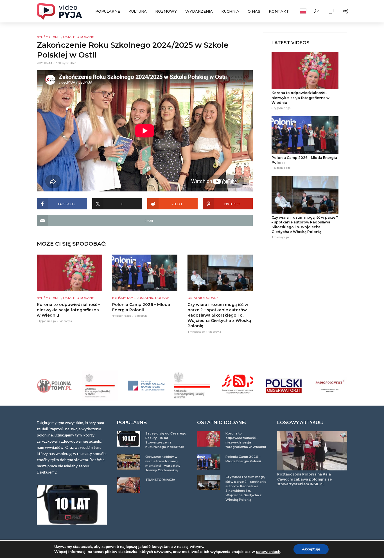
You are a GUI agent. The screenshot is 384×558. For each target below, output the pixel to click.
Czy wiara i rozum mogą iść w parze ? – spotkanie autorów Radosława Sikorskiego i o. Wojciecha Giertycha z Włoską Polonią (219, 315)
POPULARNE (107, 11)
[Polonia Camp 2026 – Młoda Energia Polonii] (144, 273)
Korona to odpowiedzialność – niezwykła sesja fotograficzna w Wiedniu (68, 310)
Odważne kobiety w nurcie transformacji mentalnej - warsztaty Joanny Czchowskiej (162, 463)
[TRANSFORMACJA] (128, 485)
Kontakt (279, 11)
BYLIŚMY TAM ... (49, 37)
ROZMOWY (166, 11)
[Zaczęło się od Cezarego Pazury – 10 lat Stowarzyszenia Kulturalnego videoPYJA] (128, 439)
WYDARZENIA (199, 11)
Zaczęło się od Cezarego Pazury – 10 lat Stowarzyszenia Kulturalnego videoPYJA (165, 440)
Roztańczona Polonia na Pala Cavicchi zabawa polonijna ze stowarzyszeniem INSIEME (304, 479)
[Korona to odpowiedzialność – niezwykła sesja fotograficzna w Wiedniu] (69, 273)
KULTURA (137, 11)
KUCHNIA (230, 11)
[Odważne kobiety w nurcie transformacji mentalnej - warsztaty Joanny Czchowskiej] (128, 462)
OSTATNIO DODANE (78, 37)
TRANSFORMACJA (160, 480)
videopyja (66, 321)
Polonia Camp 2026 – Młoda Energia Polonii (141, 307)
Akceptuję (311, 549)
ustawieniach (268, 551)
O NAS (254, 11)
